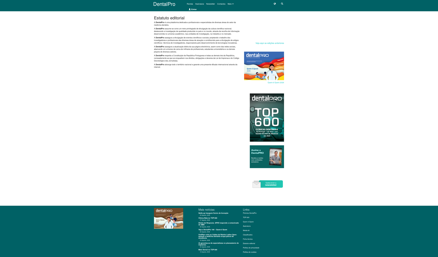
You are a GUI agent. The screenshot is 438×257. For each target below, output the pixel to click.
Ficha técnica (248, 239)
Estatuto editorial (249, 243)
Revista (190, 4)
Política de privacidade (251, 248)
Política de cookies (249, 252)
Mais (230, 4)
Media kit (246, 230)
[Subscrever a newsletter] (268, 189)
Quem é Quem (248, 222)
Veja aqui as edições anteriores (270, 42)
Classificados (247, 235)
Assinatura (199, 4)
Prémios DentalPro (250, 213)
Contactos (221, 4)
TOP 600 (246, 217)
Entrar (194, 9)
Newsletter (210, 4)
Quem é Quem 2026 (276, 82)
